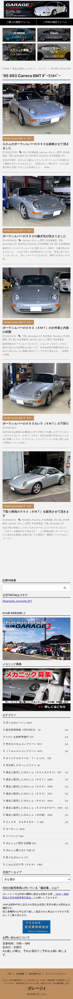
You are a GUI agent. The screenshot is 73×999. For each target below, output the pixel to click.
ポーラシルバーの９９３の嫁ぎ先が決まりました (34, 236)
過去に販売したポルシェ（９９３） (29, 793)
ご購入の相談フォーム (18, 21)
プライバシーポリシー (55, 974)
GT (26, 155)
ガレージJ (36, 988)
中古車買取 (54, 155)
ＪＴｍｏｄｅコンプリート (24, 751)
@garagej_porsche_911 (17, 601)
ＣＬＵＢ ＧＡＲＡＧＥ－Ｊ (24, 821)
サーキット (15, 829)
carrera (43, 152)
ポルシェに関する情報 (21, 843)
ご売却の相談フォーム (55, 21)
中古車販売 (32, 152)
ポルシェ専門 (55, 152)
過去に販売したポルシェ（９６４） (29, 800)
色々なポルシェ (17, 857)
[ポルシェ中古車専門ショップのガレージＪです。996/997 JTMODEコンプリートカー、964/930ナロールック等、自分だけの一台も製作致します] (36, 9)
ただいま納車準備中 (19, 736)
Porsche (43, 155)
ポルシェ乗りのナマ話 (20, 850)
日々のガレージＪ (19, 722)
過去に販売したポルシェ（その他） (29, 814)
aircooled (19, 155)
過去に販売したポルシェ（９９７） (29, 779)
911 (63, 155)
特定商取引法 (35, 974)
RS (24, 152)
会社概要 (20, 974)
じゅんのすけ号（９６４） (24, 864)
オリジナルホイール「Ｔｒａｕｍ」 (28, 758)
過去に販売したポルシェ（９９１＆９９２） (33, 772)
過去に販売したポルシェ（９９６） (29, 786)
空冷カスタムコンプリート (24, 743)
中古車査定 (51, 240)
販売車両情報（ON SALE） (23, 729)
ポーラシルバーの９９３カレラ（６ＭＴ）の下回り (36, 423)
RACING (34, 155)
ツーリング (14, 836)
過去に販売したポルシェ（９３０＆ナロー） (34, 807)
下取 (10, 155)
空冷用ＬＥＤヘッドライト (23, 765)
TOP (9, 974)
